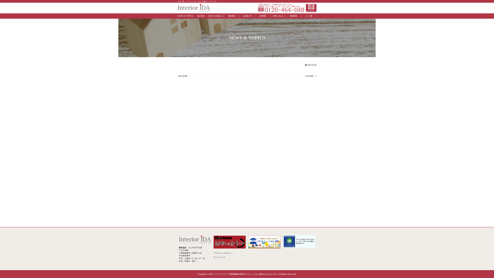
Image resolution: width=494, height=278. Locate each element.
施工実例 (200, 16)
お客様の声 (247, 16)
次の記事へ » (310, 76)
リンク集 (308, 16)
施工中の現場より (216, 16)
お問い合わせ (278, 16)
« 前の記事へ (183, 76)
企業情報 (262, 16)
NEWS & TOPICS (185, 16)
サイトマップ (219, 257)
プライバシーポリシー (223, 253)
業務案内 (231, 16)
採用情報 (293, 16)
